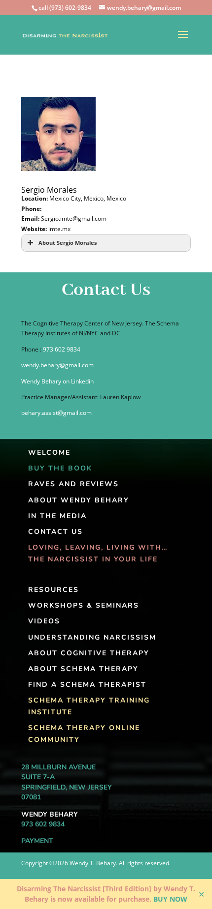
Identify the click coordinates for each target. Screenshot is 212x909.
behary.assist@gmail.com (56, 413)
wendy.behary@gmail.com (57, 365)
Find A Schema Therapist (87, 684)
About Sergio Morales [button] (67, 242)
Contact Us (55, 531)
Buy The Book (60, 468)
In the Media (57, 516)
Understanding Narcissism (92, 637)
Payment (37, 841)
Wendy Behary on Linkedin (57, 381)
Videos (44, 621)
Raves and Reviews (73, 484)
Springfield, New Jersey (66, 787)
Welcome (49, 452)
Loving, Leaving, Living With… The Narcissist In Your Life (98, 553)
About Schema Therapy (83, 669)
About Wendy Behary (78, 500)
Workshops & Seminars (83, 605)
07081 (31, 797)
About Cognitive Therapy (88, 653)
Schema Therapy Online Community (84, 733)
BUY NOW (170, 899)
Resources (53, 589)
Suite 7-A (38, 777)
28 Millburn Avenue (58, 767)
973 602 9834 (61, 349)
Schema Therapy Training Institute (89, 706)
